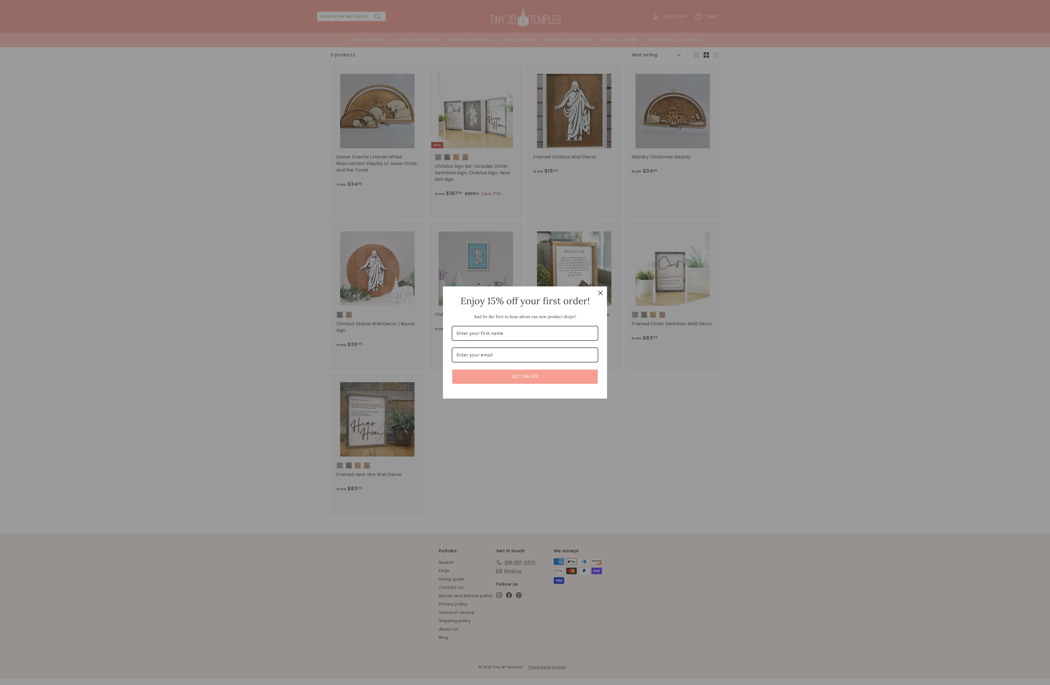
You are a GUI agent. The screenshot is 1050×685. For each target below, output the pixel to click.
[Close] (600, 293)
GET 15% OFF (525, 376)
